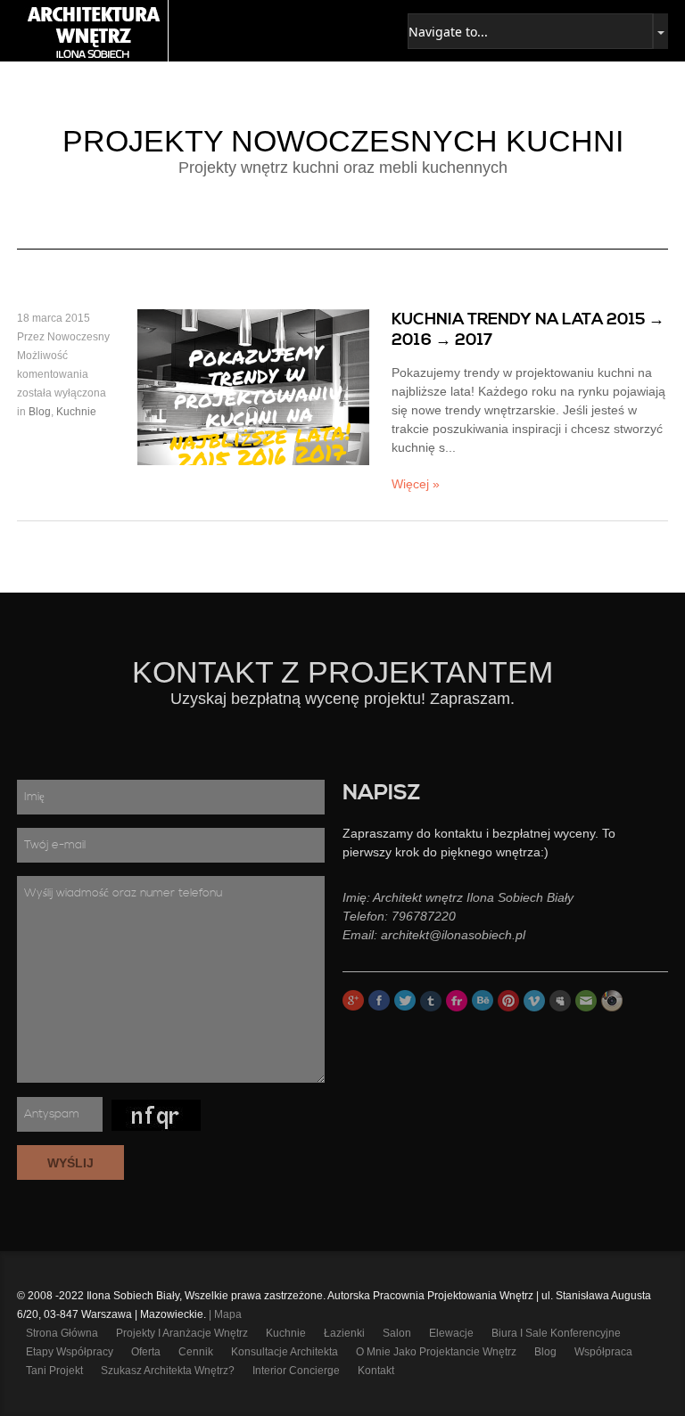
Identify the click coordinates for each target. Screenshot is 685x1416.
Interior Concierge (296, 1370)
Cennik (195, 1352)
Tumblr (431, 1000)
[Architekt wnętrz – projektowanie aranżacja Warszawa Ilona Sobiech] (93, 30)
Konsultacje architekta (284, 1352)
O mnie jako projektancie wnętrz (436, 1352)
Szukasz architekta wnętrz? (168, 1370)
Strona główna (62, 1333)
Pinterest (508, 1000)
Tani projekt (54, 1370)
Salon (397, 1333)
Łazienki (344, 1333)
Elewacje (451, 1333)
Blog (40, 411)
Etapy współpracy (69, 1352)
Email (586, 1000)
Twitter (405, 1000)
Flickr (456, 1000)
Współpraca (603, 1352)
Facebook (379, 1000)
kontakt (376, 1370)
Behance (482, 1000)
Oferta (146, 1352)
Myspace (560, 1000)
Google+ (353, 1000)
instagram (612, 1000)
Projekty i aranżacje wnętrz (182, 1333)
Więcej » (416, 484)
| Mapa (225, 1314)
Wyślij (70, 1163)
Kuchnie (76, 411)
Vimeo (534, 1000)
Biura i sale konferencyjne (556, 1333)
